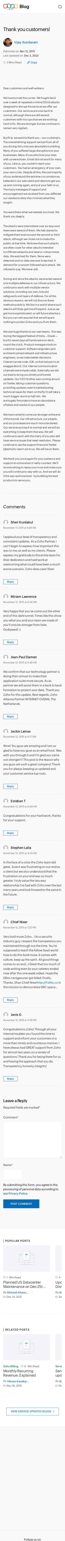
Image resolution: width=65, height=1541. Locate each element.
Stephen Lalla (21, 848)
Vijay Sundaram (26, 42)
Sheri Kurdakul (22, 522)
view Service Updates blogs (31, 1411)
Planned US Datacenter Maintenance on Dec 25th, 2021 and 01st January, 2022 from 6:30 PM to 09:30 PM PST (24, 1284)
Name (7, 1165)
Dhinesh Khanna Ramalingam (19, 1292)
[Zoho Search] (60, 6)
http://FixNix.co (47, 982)
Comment (10, 1117)
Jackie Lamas (21, 731)
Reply (10, 581)
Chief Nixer (19, 922)
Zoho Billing (10, 1366)
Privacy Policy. (18, 1193)
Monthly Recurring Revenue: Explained (19, 1373)
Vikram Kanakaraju (19, 1381)
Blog (24, 6)
